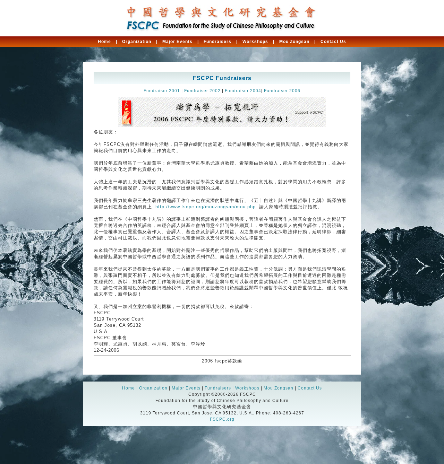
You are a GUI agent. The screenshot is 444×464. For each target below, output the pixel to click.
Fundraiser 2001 (162, 90)
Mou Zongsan (294, 41)
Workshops (255, 41)
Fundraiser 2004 (243, 90)
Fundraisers (217, 41)
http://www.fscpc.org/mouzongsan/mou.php (205, 206)
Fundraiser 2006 (282, 90)
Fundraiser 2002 (202, 90)
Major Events (177, 41)
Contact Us (333, 41)
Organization (136, 41)
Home (104, 41)
